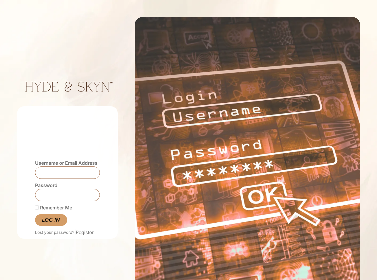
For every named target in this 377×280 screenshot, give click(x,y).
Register (85, 232)
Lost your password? (54, 232)
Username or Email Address (66, 163)
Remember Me (55, 208)
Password (46, 185)
